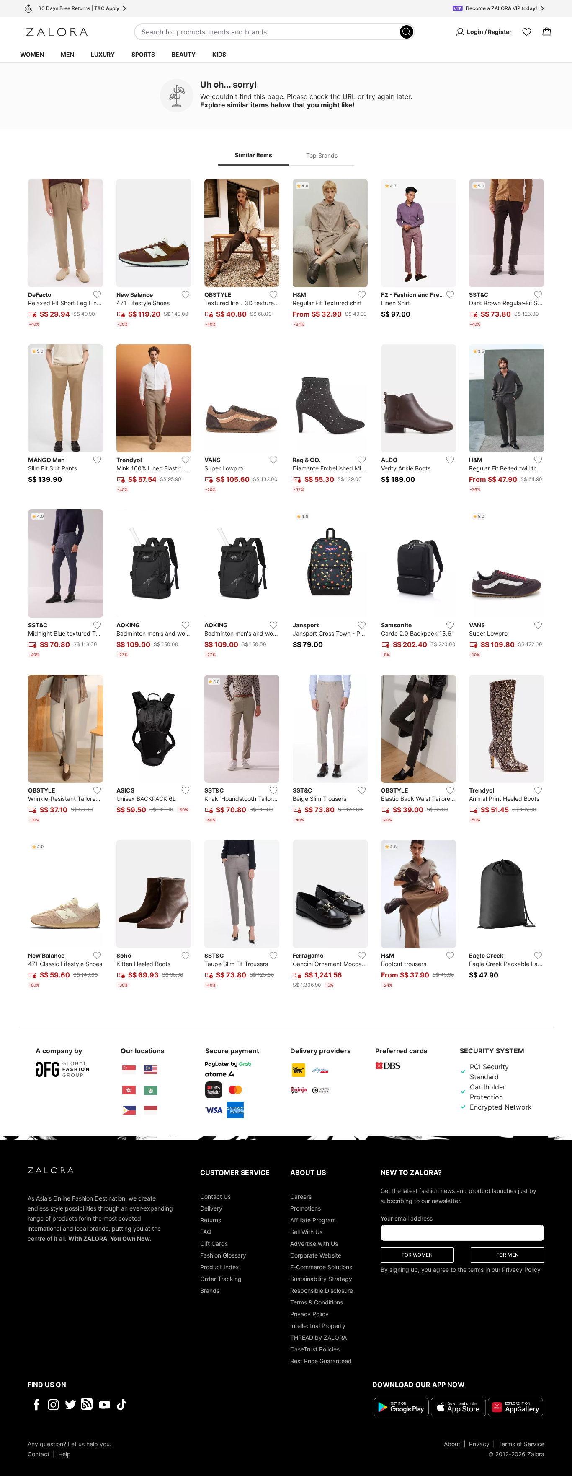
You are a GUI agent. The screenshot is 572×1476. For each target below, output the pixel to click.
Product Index (219, 1267)
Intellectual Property (317, 1325)
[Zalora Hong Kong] (129, 1090)
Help (64, 1454)
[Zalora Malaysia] (150, 1070)
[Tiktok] (176, 1404)
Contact (38, 1454)
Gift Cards (214, 1243)
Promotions (305, 1208)
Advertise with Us (314, 1243)
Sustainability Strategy (321, 1278)
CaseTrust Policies (315, 1349)
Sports (143, 54)
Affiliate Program (313, 1220)
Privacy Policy (309, 1313)
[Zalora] (57, 32)
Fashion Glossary (223, 1255)
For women (417, 1255)
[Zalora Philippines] (129, 1110)
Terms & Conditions (316, 1302)
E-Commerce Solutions (321, 1267)
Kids (219, 54)
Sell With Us (306, 1231)
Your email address (407, 1218)
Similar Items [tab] (253, 155)
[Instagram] (53, 1404)
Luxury (103, 54)
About (452, 1443)
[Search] (406, 32)
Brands (209, 1290)
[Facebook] (36, 1404)
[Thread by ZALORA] (87, 1404)
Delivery (211, 1208)
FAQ (205, 1231)
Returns (210, 1220)
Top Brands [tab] (322, 155)
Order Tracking (221, 1278)
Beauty (184, 54)
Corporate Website (315, 1255)
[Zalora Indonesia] (150, 1110)
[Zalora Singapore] (129, 1070)
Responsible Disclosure (321, 1290)
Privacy (479, 1443)
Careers (301, 1196)
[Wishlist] (527, 32)
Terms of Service (521, 1443)
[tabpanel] (286, 585)
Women (32, 54)
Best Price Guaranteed (321, 1360)
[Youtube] (104, 1404)
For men (507, 1255)
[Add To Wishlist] (97, 295)
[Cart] (547, 32)
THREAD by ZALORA (318, 1337)
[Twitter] (70, 1404)
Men (67, 54)
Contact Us (215, 1196)
